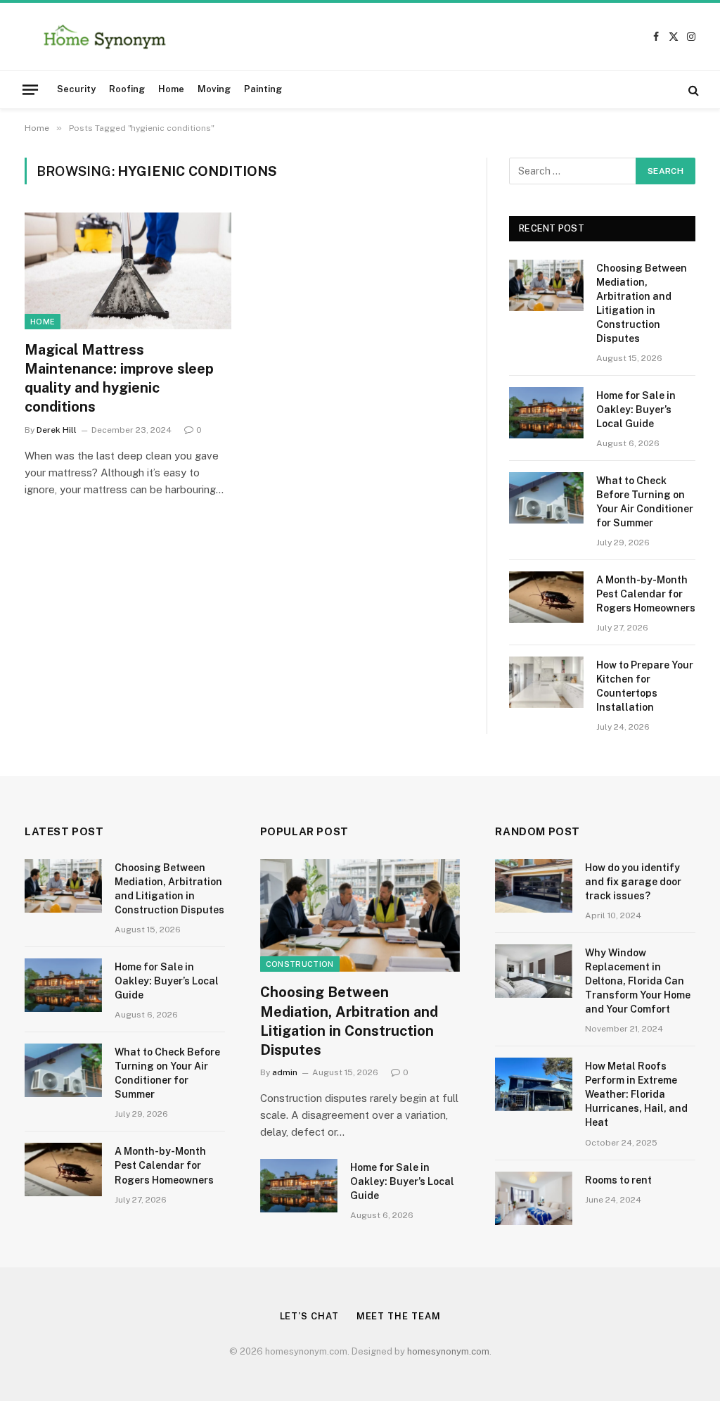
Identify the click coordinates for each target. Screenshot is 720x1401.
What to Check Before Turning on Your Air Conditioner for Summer (644, 501)
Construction (300, 964)
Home (171, 89)
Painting (263, 89)
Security (76, 89)
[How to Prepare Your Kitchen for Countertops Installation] (546, 682)
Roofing (127, 89)
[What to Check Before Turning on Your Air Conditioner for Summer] (546, 498)
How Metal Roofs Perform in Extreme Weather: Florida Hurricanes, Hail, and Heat (636, 1094)
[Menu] (30, 89)
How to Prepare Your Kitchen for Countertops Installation (644, 686)
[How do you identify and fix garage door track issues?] (533, 886)
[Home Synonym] (104, 36)
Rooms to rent (618, 1180)
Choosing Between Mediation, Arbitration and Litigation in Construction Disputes (641, 303)
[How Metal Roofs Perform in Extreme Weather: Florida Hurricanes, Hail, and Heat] (533, 1084)
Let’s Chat (309, 1316)
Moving (214, 89)
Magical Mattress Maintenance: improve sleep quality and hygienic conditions (119, 378)
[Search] (692, 90)
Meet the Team (398, 1316)
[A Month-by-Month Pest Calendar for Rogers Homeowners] (546, 597)
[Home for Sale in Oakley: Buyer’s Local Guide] (546, 412)
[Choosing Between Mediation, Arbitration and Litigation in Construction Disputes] (546, 285)
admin (284, 1072)
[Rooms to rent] (533, 1198)
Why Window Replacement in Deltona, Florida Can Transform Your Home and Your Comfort (637, 981)
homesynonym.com (448, 1351)
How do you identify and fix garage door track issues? (633, 881)
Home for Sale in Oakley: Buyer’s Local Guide (636, 409)
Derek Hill (57, 430)
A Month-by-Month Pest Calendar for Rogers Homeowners (645, 594)
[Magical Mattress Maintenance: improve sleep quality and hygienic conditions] (128, 271)
